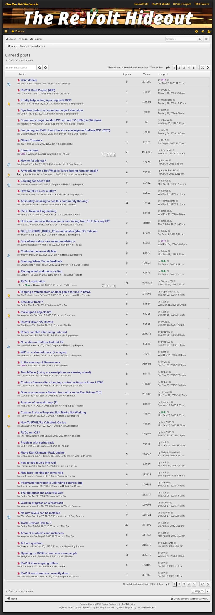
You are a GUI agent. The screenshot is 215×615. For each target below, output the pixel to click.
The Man (25, 325)
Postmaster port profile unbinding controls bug (52, 482)
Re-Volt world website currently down (45, 573)
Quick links (6, 32)
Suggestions (66, 144)
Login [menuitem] (203, 32)
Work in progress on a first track (42, 502)
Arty (70, 607)
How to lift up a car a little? (38, 191)
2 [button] (179, 67)
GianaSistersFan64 (30, 456)
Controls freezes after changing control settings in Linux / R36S (62, 382)
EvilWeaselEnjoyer (30, 244)
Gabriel (24, 375)
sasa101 (25, 224)
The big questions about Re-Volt (42, 492)
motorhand (26, 315)
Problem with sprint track (37, 442)
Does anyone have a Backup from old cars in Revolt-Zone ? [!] (61, 392)
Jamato (24, 486)
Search (12, 39)
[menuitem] (196, 31)
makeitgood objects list (36, 312)
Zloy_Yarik (166, 150)
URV (163, 79)
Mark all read (114, 67)
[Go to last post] (167, 79)
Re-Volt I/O (141, 4)
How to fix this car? (33, 160)
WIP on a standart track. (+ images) (43, 352)
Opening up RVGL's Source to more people (49, 553)
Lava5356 (26, 426)
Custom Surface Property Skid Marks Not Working (53, 412)
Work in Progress (84, 174)
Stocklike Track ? (32, 302)
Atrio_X (24, 103)
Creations (64, 93)
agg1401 (165, 332)
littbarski (25, 123)
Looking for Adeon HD (35, 181)
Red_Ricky (26, 556)
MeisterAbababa (169, 452)
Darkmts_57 (27, 395)
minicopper (166, 100)
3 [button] (184, 67)
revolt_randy (27, 476)
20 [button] (202, 67)
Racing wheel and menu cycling (41, 271)
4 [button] (189, 67)
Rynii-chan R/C (33, 174)
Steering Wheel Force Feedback (41, 261)
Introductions (29, 150)
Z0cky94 (25, 516)
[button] (168, 67)
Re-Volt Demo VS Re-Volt (37, 322)
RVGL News (70, 285)
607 (163, 553)
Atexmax (25, 546)
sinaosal (25, 214)
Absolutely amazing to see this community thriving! (54, 201)
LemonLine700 (28, 466)
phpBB (96, 604)
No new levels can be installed (40, 513)
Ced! (23, 113)
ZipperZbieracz (169, 291)
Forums (19, 31)
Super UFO (167, 281)
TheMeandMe (28, 204)
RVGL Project (182, 4)
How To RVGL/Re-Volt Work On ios (43, 422)
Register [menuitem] (210, 32)
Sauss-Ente (27, 335)
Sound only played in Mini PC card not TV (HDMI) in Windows (61, 120)
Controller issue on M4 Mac (38, 251)
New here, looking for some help (42, 472)
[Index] (107, 18)
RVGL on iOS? (30, 432)
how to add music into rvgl (38, 462)
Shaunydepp (27, 265)
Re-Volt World (161, 4)
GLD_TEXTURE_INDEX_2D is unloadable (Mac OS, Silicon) (59, 231)
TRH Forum (201, 4)
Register (38, 39)
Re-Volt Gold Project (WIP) (38, 90)
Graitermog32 (28, 134)
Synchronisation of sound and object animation (52, 110)
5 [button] (194, 67)
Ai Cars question (31, 543)
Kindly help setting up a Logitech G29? (46, 100)
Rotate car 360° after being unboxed (44, 332)
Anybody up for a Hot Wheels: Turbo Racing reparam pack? (59, 170)
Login (25, 39)
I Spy (23, 415)
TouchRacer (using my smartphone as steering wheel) (56, 372)
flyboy (24, 234)
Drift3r (24, 275)
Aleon (23, 83)
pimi (163, 130)
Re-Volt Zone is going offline (39, 563)
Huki (163, 261)
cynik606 (25, 345)
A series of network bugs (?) (39, 402)
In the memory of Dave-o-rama (40, 362)
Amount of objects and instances (42, 533)
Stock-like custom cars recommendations (48, 241)
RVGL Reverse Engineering (38, 211)
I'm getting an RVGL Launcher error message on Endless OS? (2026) (65, 130)
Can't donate (29, 80)
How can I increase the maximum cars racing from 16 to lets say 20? (65, 221)
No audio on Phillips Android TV (42, 342)
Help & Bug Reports (73, 103)
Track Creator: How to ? (36, 523)
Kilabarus (25, 405)
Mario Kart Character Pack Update (42, 452)
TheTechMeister (29, 295)
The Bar (65, 154)
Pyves (164, 90)
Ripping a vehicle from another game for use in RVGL (56, 291)
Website (66, 83)
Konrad (24, 164)
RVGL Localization (33, 281)
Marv (27, 285)
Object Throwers (31, 140)
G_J (23, 93)
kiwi (22, 144)
